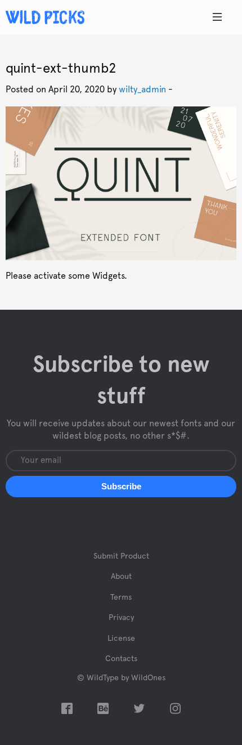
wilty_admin (142, 89)
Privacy (121, 618)
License (121, 639)
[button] (121, 486)
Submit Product (121, 556)
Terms (121, 597)
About (121, 577)
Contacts (121, 659)
